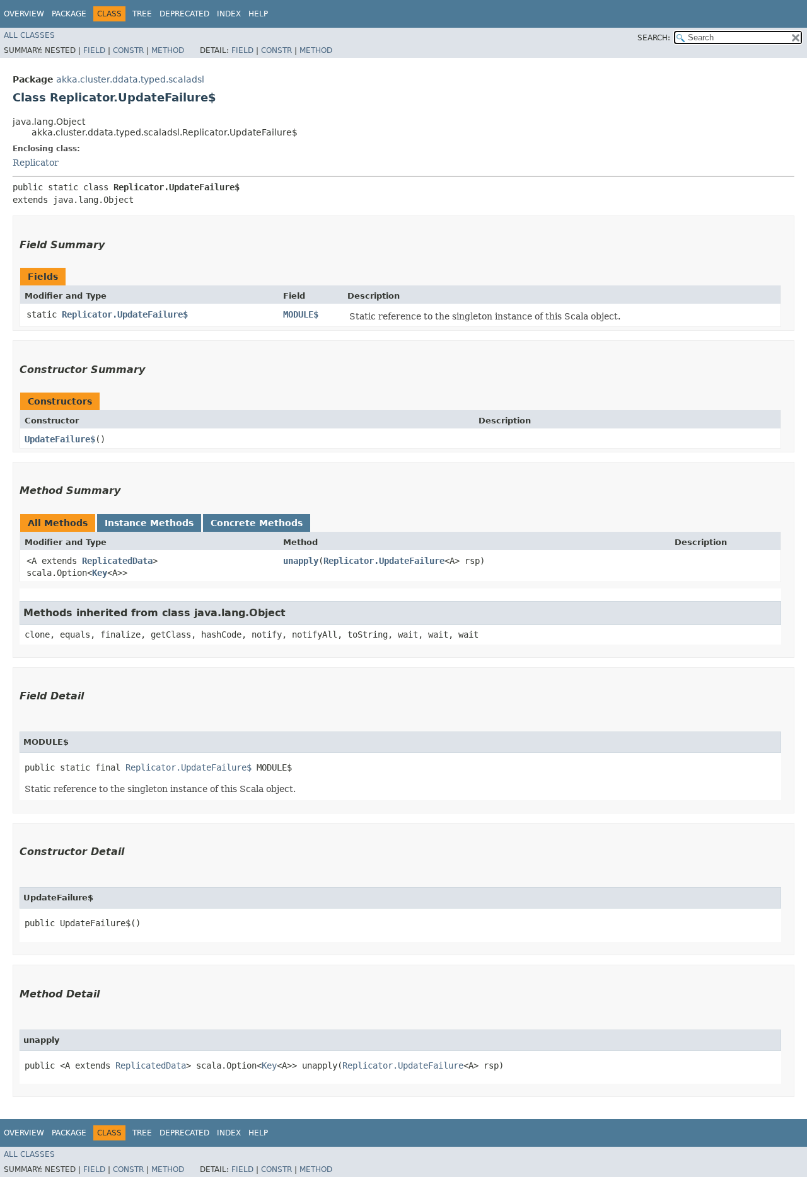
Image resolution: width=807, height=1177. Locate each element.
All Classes (29, 35)
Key (99, 573)
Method (167, 50)
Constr (128, 50)
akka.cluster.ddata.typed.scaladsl (130, 79)
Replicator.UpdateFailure (383, 561)
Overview (24, 13)
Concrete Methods (257, 523)
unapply (300, 561)
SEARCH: (653, 37)
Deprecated (184, 13)
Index (229, 13)
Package (69, 13)
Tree (142, 13)
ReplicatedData (117, 561)
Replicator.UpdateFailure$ (125, 314)
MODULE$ (300, 314)
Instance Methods (149, 523)
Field (94, 50)
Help (258, 13)
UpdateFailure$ (60, 439)
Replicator (36, 163)
